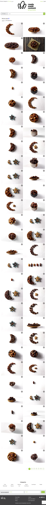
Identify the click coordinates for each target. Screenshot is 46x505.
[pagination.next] (43, 469)
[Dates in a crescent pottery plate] (43, 65)
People (41, 484)
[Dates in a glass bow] (21, 65)
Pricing (9, 1)
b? (8, 18)
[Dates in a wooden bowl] (43, 124)
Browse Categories (3, 1)
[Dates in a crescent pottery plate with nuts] (21, 197)
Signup (41, 1)
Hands (12, 484)
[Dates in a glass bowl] (21, 227)
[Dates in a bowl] (43, 50)
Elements (19, 484)
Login (45, 1)
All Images (4, 13)
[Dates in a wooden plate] (43, 35)
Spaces (26, 484)
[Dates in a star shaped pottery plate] (21, 124)
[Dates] (21, 94)
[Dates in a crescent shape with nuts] (21, 212)
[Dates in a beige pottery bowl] (21, 109)
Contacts (29, 497)
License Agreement (31, 500)
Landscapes (34, 484)
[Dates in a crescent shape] (21, 35)
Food (5, 484)
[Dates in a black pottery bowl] (43, 80)
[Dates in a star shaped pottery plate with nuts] (21, 168)
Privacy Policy (17, 497)
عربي (12, 1)
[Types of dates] (43, 271)
